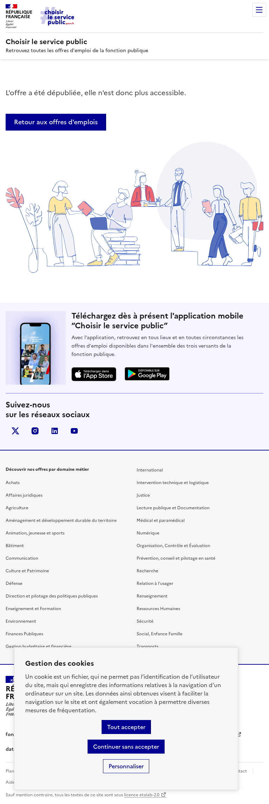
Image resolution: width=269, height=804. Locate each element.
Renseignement (152, 596)
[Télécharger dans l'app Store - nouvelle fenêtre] (93, 374)
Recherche (147, 571)
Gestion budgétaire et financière (38, 646)
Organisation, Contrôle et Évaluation (173, 546)
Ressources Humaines (158, 609)
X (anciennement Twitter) (15, 431)
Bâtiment (15, 546)
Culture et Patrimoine (27, 571)
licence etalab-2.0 (141, 795)
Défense (14, 583)
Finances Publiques (24, 634)
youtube (74, 431)
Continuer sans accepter (126, 746)
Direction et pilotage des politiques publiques (52, 596)
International (150, 470)
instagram (35, 431)
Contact (238, 771)
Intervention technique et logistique (173, 483)
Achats (13, 483)
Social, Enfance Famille (159, 634)
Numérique (148, 533)
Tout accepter (126, 727)
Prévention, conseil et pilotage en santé (176, 558)
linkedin (55, 431)
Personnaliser (126, 766)
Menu (259, 10)
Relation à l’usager (155, 583)
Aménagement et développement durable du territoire (61, 520)
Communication (22, 558)
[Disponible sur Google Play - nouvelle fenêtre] (147, 373)
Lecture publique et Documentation (173, 508)
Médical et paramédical (161, 520)
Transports (147, 646)
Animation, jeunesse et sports (35, 533)
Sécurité (145, 621)
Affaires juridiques (24, 495)
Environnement (21, 621)
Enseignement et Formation (33, 609)
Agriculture (17, 508)
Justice (143, 495)
